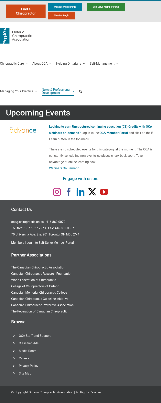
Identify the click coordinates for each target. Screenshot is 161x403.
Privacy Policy (28, 366)
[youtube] (104, 192)
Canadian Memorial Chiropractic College (39, 292)
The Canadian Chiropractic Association (38, 267)
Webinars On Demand (64, 168)
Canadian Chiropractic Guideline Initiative (39, 299)
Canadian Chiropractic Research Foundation (41, 274)
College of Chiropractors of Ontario (35, 286)
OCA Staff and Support (35, 336)
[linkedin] (80, 192)
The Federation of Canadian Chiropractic (39, 311)
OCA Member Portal (114, 133)
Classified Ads (28, 343)
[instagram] (57, 192)
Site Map (25, 373)
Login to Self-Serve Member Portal (50, 243)
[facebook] (69, 192)
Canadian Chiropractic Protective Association (42, 305)
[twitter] (92, 192)
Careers (24, 358)
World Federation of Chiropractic (33, 280)
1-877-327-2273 (35, 228)
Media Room (28, 351)
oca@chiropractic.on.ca (27, 222)
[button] (80, 91)
